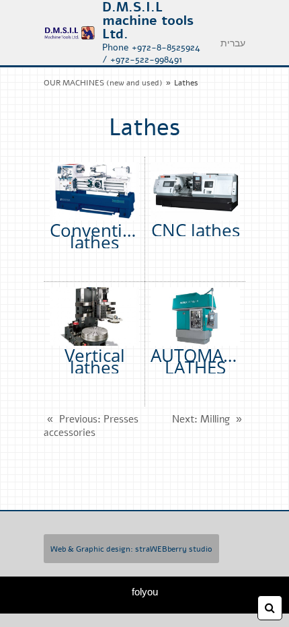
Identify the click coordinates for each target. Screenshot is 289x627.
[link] (69, 33)
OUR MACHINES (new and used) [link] (103, 82)
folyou (145, 591)
